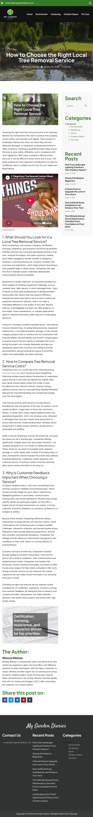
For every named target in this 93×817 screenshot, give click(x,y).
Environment (42, 14)
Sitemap (73, 813)
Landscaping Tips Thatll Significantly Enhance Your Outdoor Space (46, 797)
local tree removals (11, 373)
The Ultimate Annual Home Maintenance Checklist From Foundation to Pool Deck (75, 221)
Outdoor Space (71, 14)
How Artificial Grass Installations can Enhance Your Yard (74, 205)
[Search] (85, 106)
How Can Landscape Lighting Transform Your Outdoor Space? (76, 167)
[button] (90, 3)
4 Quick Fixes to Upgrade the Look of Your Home (75, 192)
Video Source (8, 230)
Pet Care (85, 14)
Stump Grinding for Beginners (74, 179)
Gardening (56, 14)
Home (29, 14)
